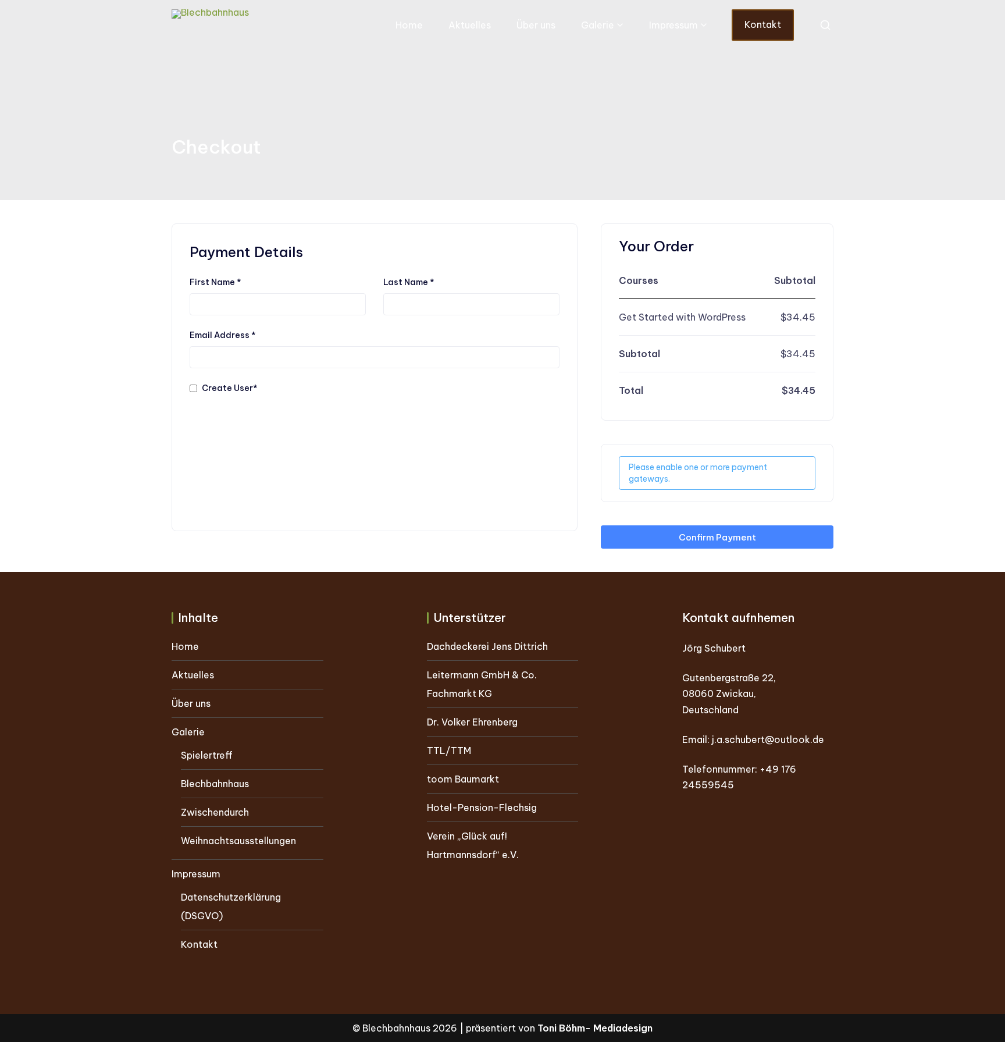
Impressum (673, 25)
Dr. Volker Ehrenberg (472, 722)
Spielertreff (207, 755)
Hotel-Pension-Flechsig (482, 807)
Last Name (408, 282)
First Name (215, 282)
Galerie (597, 25)
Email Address (223, 335)
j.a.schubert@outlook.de (768, 739)
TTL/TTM (449, 750)
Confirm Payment (717, 537)
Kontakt (762, 24)
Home (409, 25)
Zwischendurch (215, 812)
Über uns (535, 25)
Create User (230, 388)
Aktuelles (469, 25)
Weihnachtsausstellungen (238, 841)
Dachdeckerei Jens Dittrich (487, 646)
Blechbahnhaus (215, 783)
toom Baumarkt (463, 779)
